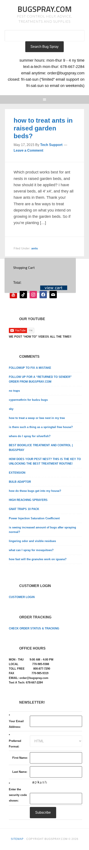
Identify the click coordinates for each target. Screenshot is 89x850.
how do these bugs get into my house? (35, 490)
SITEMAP (17, 838)
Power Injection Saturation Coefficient (34, 518)
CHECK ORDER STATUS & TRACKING (34, 628)
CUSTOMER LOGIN (22, 597)
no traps (14, 390)
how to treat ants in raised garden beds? (43, 128)
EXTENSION (17, 472)
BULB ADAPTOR (20, 481)
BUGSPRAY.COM (44, 9)
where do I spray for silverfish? (30, 436)
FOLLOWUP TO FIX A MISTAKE (30, 367)
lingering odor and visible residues (32, 541)
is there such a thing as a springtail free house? (41, 427)
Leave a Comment (28, 150)
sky (11, 409)
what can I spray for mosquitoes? (31, 550)
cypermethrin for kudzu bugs (28, 399)
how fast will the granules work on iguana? (38, 559)
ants (34, 248)
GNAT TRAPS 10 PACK (24, 509)
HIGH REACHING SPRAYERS (28, 500)
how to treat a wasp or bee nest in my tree (37, 418)
